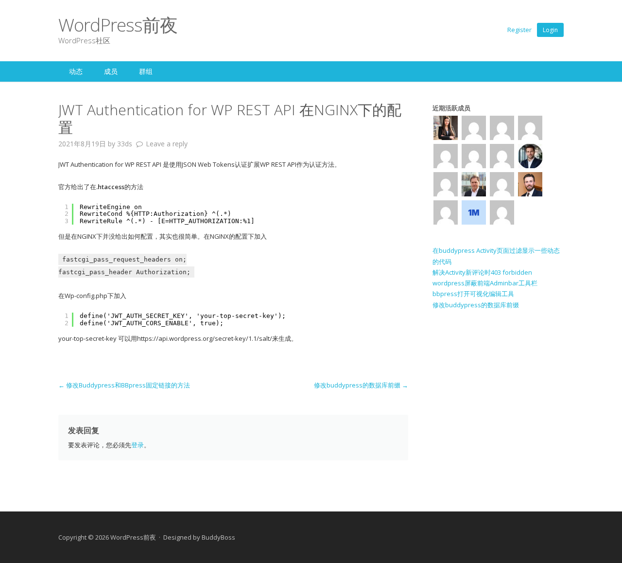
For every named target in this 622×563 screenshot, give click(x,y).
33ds (124, 143)
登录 (137, 444)
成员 (111, 71)
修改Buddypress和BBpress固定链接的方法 (124, 385)
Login (550, 30)
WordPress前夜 (117, 24)
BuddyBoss (218, 537)
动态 (76, 71)
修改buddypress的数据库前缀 (361, 385)
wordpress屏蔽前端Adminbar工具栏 (484, 283)
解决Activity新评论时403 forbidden (482, 272)
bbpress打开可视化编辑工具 (473, 293)
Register (519, 29)
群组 (146, 71)
